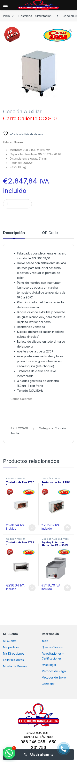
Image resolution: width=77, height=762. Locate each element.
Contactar (48, 683)
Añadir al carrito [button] (31, 527)
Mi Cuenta (9, 641)
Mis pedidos (11, 647)
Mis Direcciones (13, 653)
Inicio (6, 16)
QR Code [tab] (49, 233)
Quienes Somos (52, 647)
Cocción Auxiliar (22, 111)
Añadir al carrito (41, 754)
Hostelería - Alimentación (35, 16)
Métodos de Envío (54, 677)
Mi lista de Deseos (15, 666)
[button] (70, 30)
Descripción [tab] (14, 233)
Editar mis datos (13, 660)
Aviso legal (49, 664)
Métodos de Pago (54, 671)
